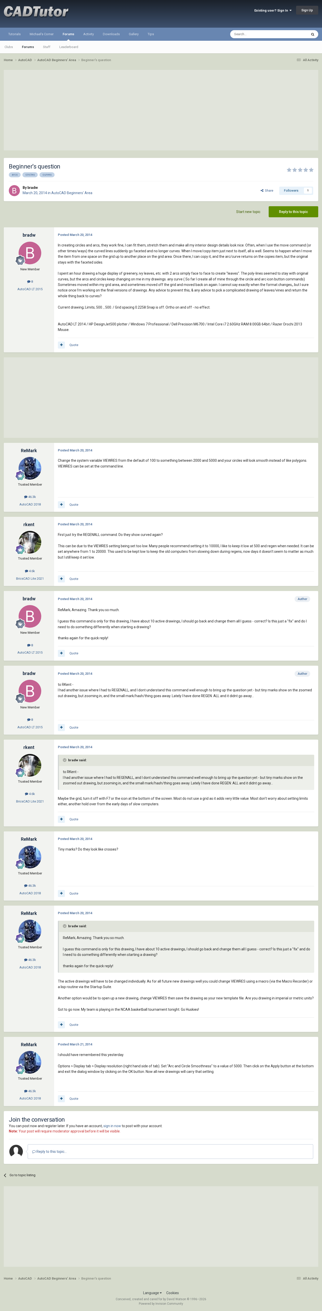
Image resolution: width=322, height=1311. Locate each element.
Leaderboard (68, 47)
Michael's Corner (42, 34)
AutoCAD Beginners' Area (71, 193)
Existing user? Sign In (272, 10)
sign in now (112, 1126)
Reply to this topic (293, 212)
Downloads (111, 34)
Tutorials (14, 34)
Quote (73, 345)
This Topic (293, 34)
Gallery (134, 34)
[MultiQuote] (61, 345)
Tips (151, 34)
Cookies (172, 1293)
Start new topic (248, 212)
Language (151, 1293)
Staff (46, 47)
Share (268, 190)
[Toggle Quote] (65, 760)
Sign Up (307, 10)
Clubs (9, 47)
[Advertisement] (161, 110)
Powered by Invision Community (161, 1303)
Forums (68, 34)
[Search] (312, 34)
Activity (88, 34)
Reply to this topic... (51, 1152)
